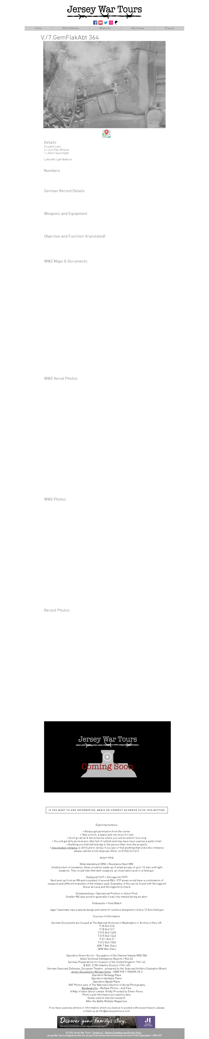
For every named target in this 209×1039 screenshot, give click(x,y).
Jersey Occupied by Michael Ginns (91, 972)
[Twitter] (106, 23)
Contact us (97, 1032)
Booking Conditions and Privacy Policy (123, 1032)
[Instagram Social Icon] (111, 23)
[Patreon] (116, 23)
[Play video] (107, 757)
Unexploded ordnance (65, 848)
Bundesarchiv (90, 988)
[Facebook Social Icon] (95, 23)
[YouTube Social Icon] (100, 23)
